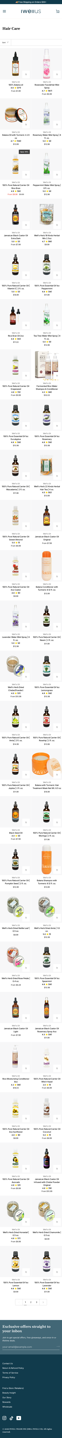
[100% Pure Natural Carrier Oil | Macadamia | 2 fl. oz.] (15, 465)
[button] (15, 88)
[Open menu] (7, 11)
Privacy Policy (8, 1377)
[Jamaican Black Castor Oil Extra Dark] (15, 214)
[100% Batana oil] (15, 63)
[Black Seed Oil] (15, 811)
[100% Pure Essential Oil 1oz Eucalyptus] (15, 415)
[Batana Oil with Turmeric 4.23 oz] (15, 114)
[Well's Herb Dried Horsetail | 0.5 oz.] (15, 1211)
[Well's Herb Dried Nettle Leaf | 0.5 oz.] (15, 907)
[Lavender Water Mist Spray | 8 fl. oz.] (15, 616)
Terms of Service (10, 1373)
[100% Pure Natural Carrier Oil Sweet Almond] (15, 515)
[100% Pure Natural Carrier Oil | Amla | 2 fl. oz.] (15, 716)
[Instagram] (4, 1418)
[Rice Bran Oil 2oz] (15, 315)
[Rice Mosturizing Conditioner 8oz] (15, 1057)
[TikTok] (11, 1418)
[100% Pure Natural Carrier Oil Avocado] (15, 1158)
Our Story (6, 1397)
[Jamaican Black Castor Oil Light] (15, 1007)
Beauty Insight (9, 1392)
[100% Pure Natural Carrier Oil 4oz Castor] (15, 566)
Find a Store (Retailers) (13, 1388)
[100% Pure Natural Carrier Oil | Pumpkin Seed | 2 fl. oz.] (15, 859)
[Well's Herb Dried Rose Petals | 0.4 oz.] (15, 957)
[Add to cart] (26, 325)
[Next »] (43, 1302)
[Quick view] (26, 74)
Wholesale (7, 1407)
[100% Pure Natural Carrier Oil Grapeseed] (15, 365)
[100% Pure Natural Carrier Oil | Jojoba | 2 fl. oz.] (15, 764)
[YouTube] (18, 1418)
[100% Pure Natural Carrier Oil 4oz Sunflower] (15, 1108)
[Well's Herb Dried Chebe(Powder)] (15, 666)
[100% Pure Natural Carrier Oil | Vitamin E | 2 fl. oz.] (15, 264)
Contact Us (7, 1363)
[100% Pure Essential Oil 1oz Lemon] (15, 1261)
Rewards (6, 1402)
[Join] (57, 1346)
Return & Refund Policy (13, 1368)
